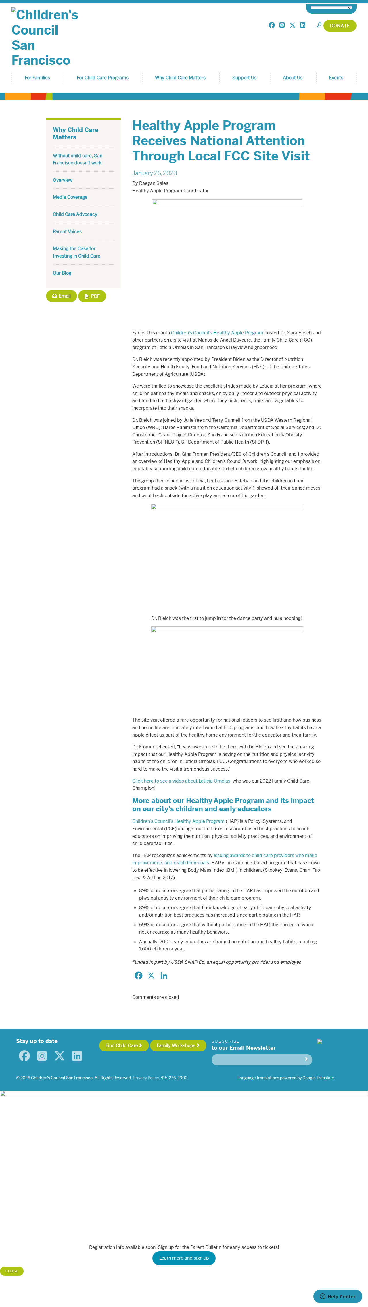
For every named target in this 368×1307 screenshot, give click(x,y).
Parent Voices (67, 232)
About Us (292, 78)
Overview (62, 180)
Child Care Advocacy (75, 214)
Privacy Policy (146, 1077)
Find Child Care (122, 1045)
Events (336, 78)
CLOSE (11, 1271)
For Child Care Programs (103, 78)
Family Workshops (176, 1045)
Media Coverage (70, 197)
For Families (37, 78)
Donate (340, 26)
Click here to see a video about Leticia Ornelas (181, 781)
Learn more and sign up (184, 1258)
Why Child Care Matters (180, 78)
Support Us (244, 78)
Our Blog (62, 273)
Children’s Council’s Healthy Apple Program (217, 333)
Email (64, 296)
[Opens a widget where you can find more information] (337, 1297)
